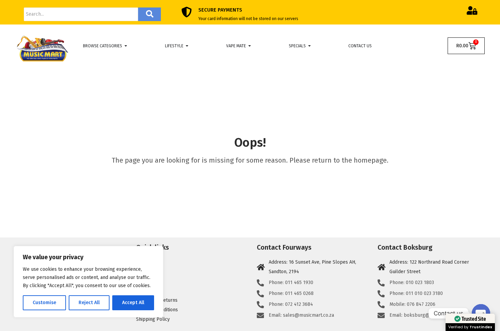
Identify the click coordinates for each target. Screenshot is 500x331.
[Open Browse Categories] (126, 46)
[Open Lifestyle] (187, 46)
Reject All (89, 302)
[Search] (149, 14)
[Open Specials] (309, 46)
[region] (88, 281)
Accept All (133, 302)
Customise (44, 302)
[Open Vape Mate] (250, 46)
